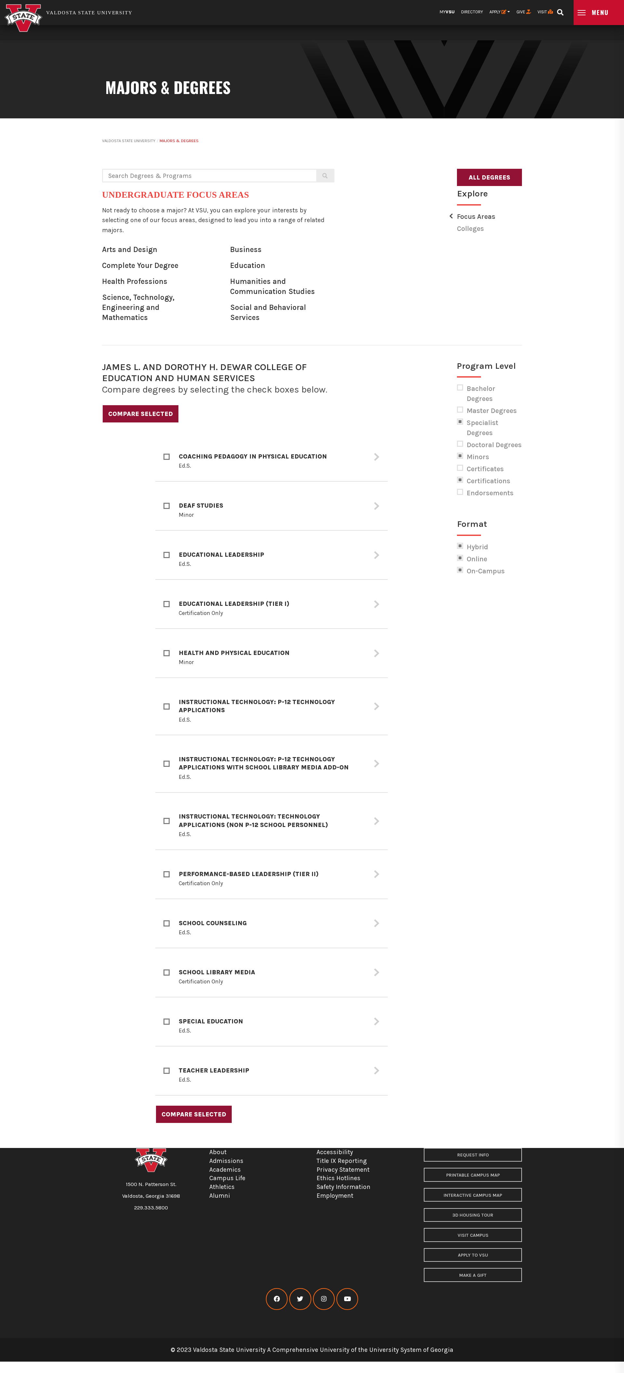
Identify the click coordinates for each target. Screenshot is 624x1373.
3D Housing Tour (472, 1215)
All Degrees (489, 177)
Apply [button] (495, 11)
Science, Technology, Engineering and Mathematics (138, 307)
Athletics (222, 1187)
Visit (543, 11)
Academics (225, 1169)
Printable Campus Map (473, 1175)
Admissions (226, 1161)
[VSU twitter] (300, 1299)
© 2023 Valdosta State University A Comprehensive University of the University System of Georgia (312, 1349)
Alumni (219, 1195)
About (218, 1152)
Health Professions (134, 281)
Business (246, 249)
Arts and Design (129, 249)
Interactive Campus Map (473, 1195)
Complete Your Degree (140, 265)
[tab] (271, 457)
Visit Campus (473, 1235)
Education (247, 265)
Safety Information (343, 1187)
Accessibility (335, 1152)
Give (521, 11)
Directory (472, 11)
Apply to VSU (473, 1255)
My (447, 11)
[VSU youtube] (347, 1299)
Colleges (470, 229)
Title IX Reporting (342, 1161)
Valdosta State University (128, 140)
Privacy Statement (343, 1169)
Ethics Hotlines (338, 1178)
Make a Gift (473, 1275)
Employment (335, 1195)
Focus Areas (476, 216)
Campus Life (227, 1178)
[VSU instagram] (324, 1299)
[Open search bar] (560, 10)
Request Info (473, 1155)
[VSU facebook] (277, 1299)
